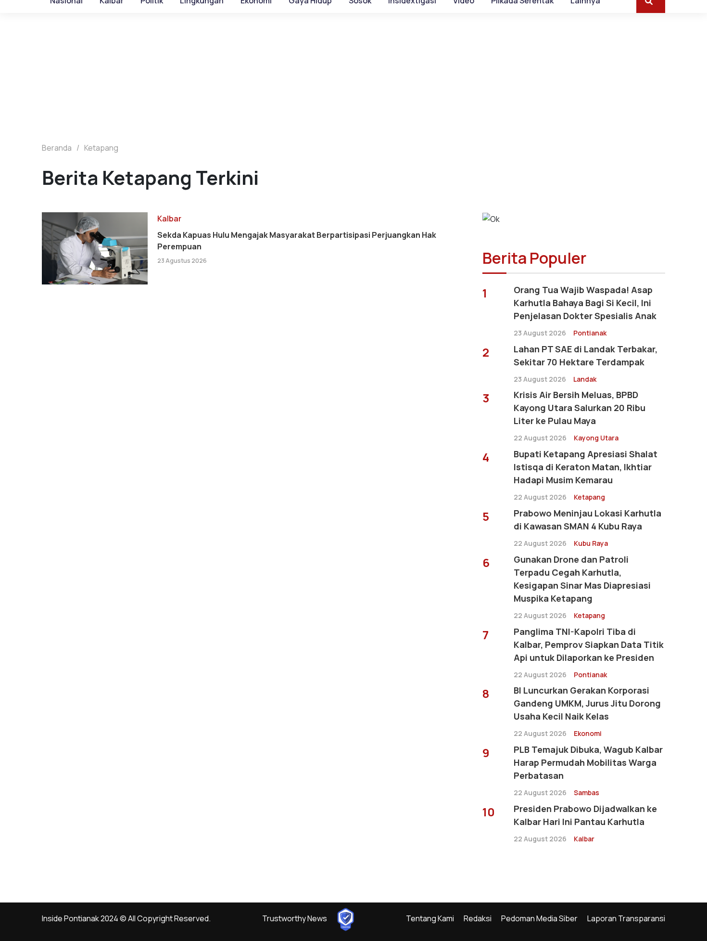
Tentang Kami (430, 918)
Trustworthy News (294, 918)
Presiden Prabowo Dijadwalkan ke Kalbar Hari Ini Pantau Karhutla (585, 815)
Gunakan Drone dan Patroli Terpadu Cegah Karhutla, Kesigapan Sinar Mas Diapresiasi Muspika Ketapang (582, 579)
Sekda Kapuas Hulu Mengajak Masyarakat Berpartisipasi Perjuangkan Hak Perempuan (296, 241)
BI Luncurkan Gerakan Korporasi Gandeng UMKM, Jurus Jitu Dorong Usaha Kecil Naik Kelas (587, 703)
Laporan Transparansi (626, 918)
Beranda (57, 147)
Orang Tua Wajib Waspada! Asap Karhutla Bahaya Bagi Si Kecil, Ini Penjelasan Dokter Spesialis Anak (585, 303)
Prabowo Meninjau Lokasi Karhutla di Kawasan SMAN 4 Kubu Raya (587, 519)
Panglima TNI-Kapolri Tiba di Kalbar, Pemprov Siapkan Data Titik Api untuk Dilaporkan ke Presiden (589, 644)
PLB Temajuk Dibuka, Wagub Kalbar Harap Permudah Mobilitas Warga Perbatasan (588, 762)
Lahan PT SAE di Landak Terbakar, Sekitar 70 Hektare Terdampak (585, 355)
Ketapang (101, 147)
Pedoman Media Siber (539, 918)
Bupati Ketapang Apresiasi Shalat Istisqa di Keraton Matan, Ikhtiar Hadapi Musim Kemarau (585, 467)
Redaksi (478, 918)
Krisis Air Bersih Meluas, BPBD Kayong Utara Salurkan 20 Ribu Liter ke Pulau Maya (579, 407)
